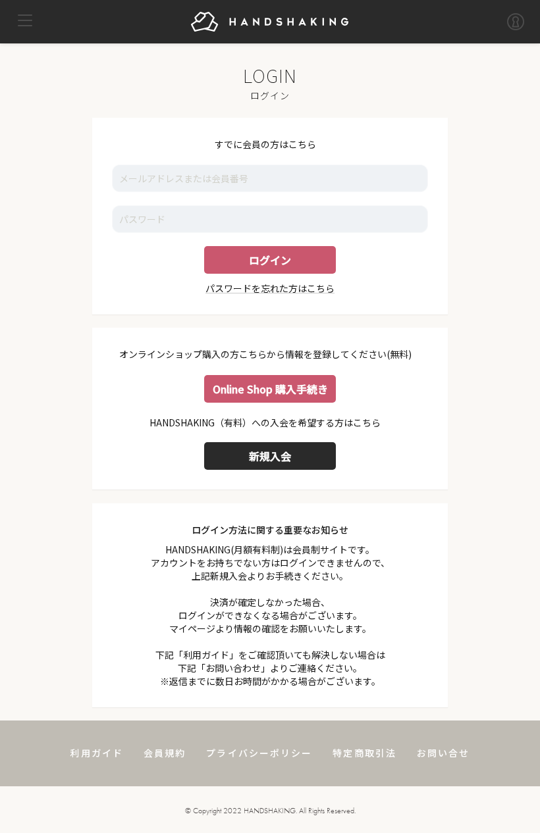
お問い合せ (443, 752)
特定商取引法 (364, 752)
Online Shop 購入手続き (270, 389)
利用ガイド (96, 752)
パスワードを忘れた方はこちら (270, 288)
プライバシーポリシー (259, 752)
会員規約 (165, 752)
